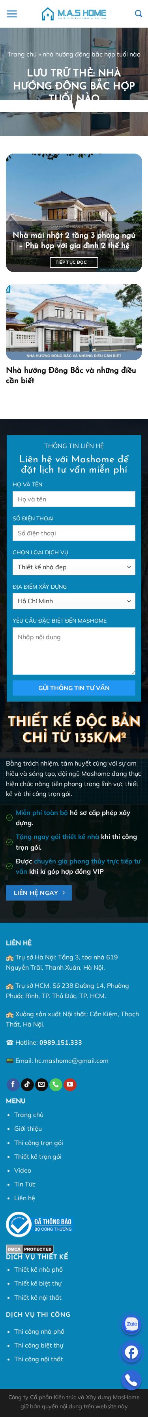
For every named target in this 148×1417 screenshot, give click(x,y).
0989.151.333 (60, 1042)
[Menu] (12, 14)
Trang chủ (22, 54)
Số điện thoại (33, 518)
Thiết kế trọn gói (38, 1156)
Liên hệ (24, 1198)
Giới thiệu (28, 1128)
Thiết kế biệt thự (38, 1283)
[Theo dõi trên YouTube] (70, 1085)
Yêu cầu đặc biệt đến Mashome (60, 620)
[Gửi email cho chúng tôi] (41, 1085)
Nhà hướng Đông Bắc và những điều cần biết (71, 376)
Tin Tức (25, 1184)
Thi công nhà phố (39, 1331)
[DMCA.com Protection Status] (30, 1248)
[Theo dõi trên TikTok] (27, 1085)
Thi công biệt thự (38, 1345)
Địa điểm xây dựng (40, 586)
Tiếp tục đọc (74, 262)
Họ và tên (27, 484)
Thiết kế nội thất (38, 1297)
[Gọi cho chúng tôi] (55, 1085)
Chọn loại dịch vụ (40, 552)
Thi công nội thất (38, 1359)
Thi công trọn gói (38, 1143)
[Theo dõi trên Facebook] (13, 1085)
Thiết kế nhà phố (38, 1269)
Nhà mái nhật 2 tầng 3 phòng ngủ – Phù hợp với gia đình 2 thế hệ (74, 241)
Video (22, 1170)
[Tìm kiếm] (138, 14)
